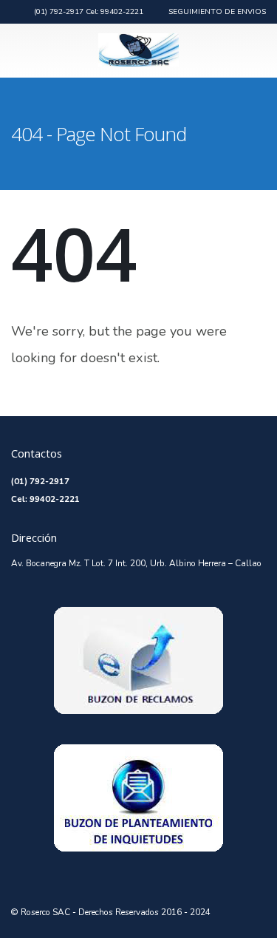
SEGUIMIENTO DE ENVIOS (217, 12)
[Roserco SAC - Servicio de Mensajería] (138, 50)
